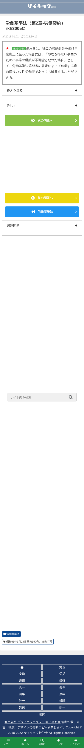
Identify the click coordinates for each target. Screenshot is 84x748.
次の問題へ (44, 120)
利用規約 (11, 722)
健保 (62, 687)
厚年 (62, 694)
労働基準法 (44, 211)
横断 (62, 700)
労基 (62, 667)
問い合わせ (53, 722)
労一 (22, 687)
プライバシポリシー (31, 722)
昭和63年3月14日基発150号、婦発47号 (29, 641)
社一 (22, 700)
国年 (22, 694)
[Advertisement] (42, 159)
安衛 (22, 673)
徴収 (62, 680)
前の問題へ (44, 198)
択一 (62, 707)
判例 (22, 707)
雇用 (22, 680)
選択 (42, 714)
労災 (62, 673)
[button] (72, 397)
